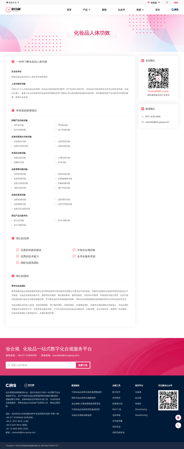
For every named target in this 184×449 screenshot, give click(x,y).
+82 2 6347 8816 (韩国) (16, 424)
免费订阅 (82, 365)
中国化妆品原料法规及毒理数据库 (87, 391)
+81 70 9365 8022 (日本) (17, 428)
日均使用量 (117, 420)
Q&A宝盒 (116, 426)
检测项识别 (117, 403)
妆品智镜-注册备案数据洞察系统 (86, 403)
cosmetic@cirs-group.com (66, 355)
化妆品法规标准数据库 (82, 415)
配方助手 (116, 391)
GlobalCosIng (141, 415)
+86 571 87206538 (27, 355)
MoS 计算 (116, 409)
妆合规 (138, 397)
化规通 (138, 391)
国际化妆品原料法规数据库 (84, 397)
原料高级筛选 (118, 432)
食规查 (138, 403)
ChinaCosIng (141, 409)
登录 (176, 2)
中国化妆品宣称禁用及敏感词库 (86, 409)
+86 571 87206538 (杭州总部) (19, 417)
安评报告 (116, 397)
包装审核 (116, 415)
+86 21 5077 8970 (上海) (17, 421)
